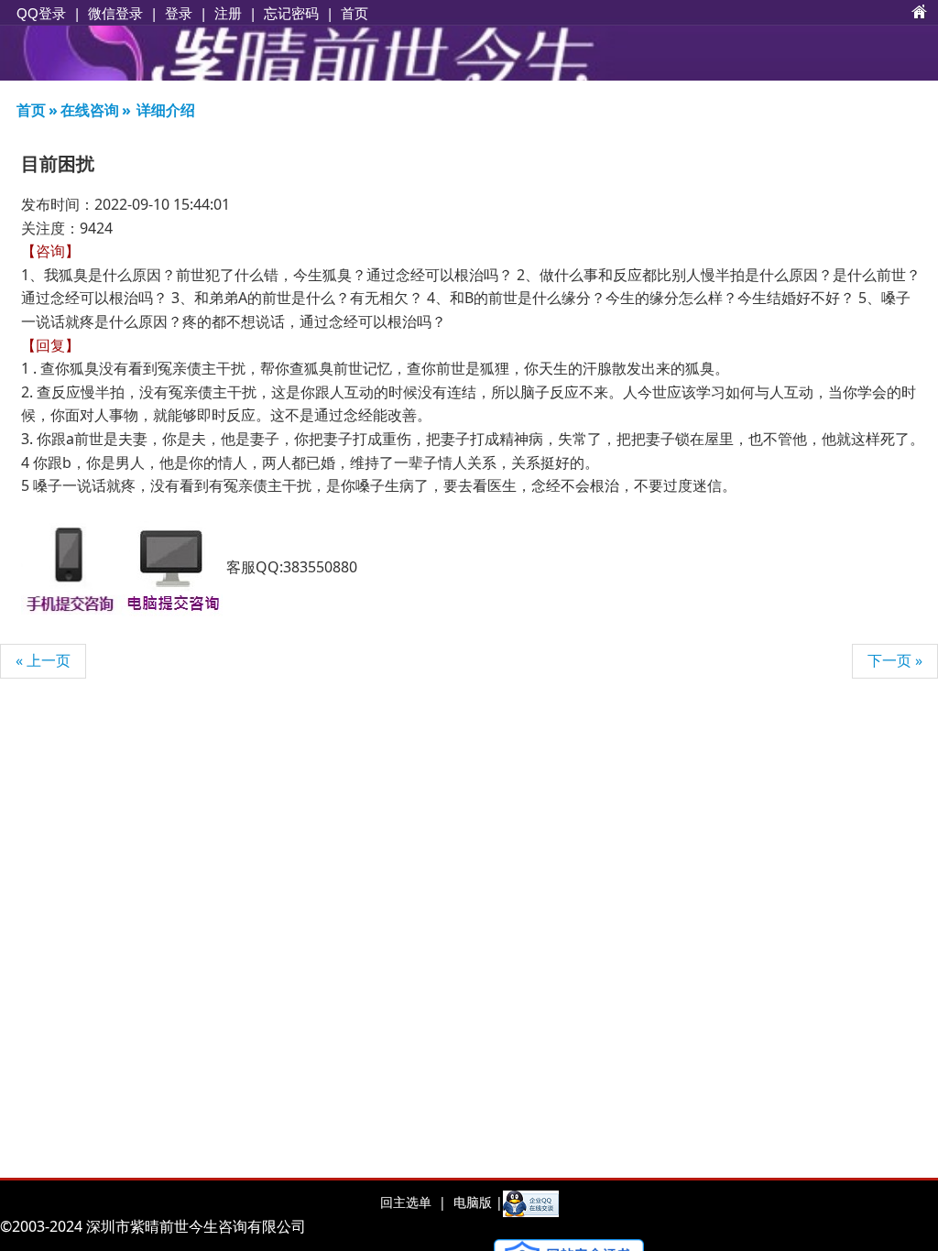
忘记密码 (291, 13)
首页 (354, 13)
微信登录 (115, 13)
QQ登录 (41, 13)
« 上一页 (43, 660)
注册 (228, 13)
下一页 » (894, 660)
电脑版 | (476, 1202)
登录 (178, 13)
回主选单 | (413, 1202)
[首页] (920, 13)
